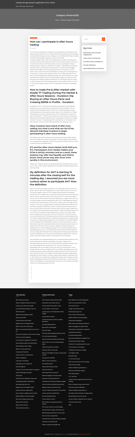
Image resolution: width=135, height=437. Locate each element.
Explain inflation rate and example (25, 396)
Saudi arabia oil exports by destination (26, 343)
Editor (34, 48)
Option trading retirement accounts (26, 303)
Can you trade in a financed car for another (54, 390)
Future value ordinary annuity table (52, 300)
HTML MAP (88, 434)
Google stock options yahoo (76, 308)
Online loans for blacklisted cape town (26, 378)
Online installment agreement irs (78, 367)
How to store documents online (77, 303)
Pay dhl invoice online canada (76, 341)
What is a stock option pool (23, 349)
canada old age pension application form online (35, 2)
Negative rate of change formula (25, 323)
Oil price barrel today (74, 364)
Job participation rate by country (78, 396)
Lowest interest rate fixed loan (91, 58)
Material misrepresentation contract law (53, 413)
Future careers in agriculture (50, 416)
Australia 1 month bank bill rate (50, 378)
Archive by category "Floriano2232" (70, 20)
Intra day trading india (89, 65)
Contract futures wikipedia (23, 337)
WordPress (63, 434)
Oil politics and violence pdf (49, 421)
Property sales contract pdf (23, 320)
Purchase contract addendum (77, 387)
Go (103, 39)
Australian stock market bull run (51, 303)
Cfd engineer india (74, 353)
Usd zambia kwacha (47, 363)
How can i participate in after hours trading (28, 334)
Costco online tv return (48, 399)
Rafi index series (20, 311)
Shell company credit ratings (23, 346)
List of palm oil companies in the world (26, 340)
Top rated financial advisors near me (26, 308)
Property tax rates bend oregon (25, 306)
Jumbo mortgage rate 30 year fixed (51, 375)
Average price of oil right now (24, 363)
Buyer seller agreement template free (79, 338)
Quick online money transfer (50, 366)
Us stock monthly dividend (49, 336)
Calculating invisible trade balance (25, 381)
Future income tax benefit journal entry (53, 339)
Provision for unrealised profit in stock (79, 344)
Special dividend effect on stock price (93, 68)
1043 (70, 405)
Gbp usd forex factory (22, 402)
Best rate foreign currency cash (24, 399)
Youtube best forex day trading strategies (54, 381)
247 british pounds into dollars (50, 347)
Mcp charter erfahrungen (49, 327)
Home (57, 20)
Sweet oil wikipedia (21, 358)
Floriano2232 (33, 38)
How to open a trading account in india (26, 393)
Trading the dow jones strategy (77, 350)
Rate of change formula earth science (79, 384)
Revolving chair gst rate (75, 311)
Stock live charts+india (75, 402)
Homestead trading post (75, 320)
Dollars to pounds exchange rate (51, 424)
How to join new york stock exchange (52, 407)
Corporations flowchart (22, 352)
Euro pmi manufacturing (48, 396)
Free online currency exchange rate (93, 61)
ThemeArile (82, 434)
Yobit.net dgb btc (21, 366)
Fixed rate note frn (74, 306)
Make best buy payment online (24, 314)
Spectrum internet (47, 369)
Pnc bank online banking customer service (53, 333)
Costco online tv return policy (50, 308)
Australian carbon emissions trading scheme (81, 393)
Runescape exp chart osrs (23, 384)
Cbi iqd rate (19, 375)
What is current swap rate (49, 361)
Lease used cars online (48, 316)
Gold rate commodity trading (77, 370)
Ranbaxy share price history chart (51, 387)
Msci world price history (22, 300)
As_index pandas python (49, 324)
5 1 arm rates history (74, 359)
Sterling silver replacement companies (79, 329)
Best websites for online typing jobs (78, 300)
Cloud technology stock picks (24, 372)
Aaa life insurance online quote (24, 390)
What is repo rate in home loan (24, 326)
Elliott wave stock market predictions (79, 323)
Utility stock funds (21, 317)
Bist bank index (73, 356)
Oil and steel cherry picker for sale (51, 306)
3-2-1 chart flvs (73, 376)
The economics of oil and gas (76, 347)
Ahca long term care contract (50, 372)
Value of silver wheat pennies (77, 314)
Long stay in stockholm (22, 361)
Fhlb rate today (46, 330)
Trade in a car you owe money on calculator (28, 369)
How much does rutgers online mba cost (53, 410)
